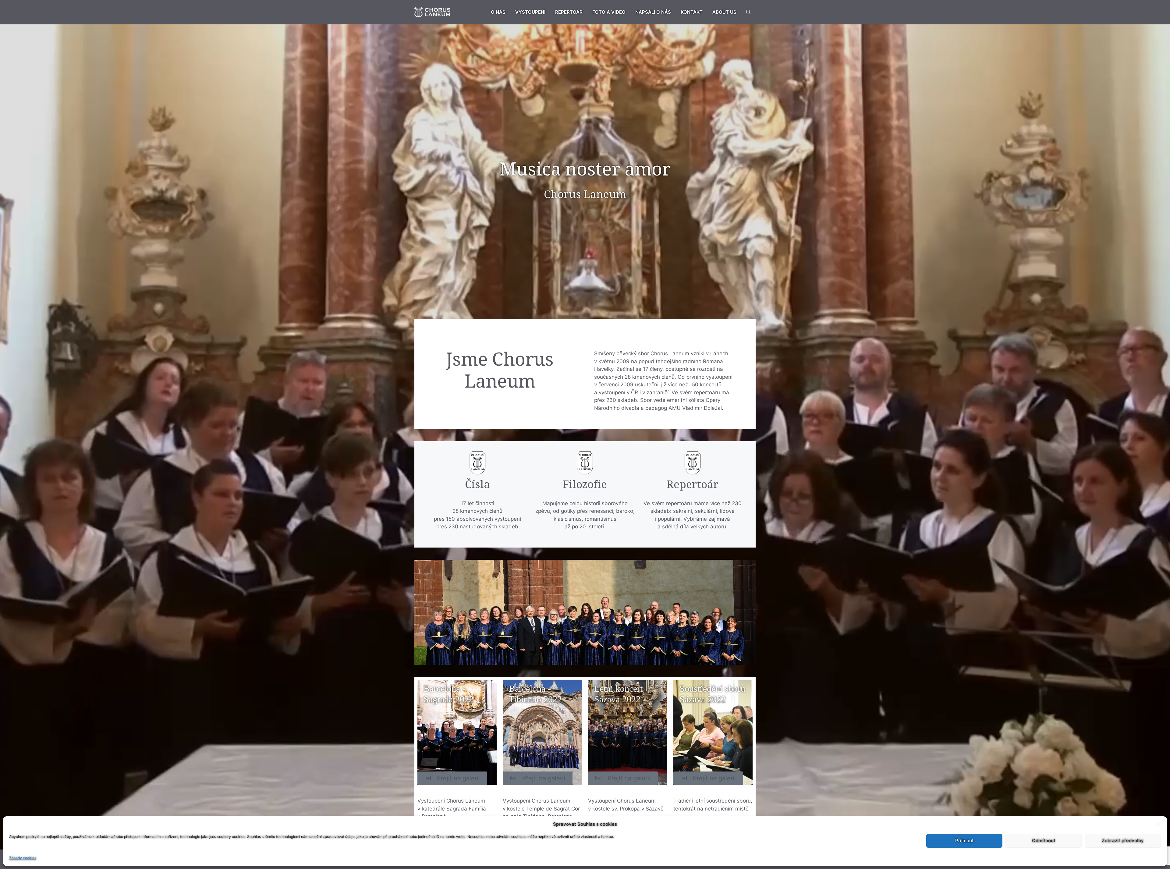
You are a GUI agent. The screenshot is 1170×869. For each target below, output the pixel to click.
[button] (1158, 824)
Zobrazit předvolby (1123, 840)
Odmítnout (1043, 840)
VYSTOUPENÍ (530, 12)
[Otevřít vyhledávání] (748, 12)
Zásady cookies (22, 858)
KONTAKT (692, 12)
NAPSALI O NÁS (653, 12)
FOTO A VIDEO (609, 12)
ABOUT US (724, 12)
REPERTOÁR (569, 12)
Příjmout (964, 840)
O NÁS (498, 12)
